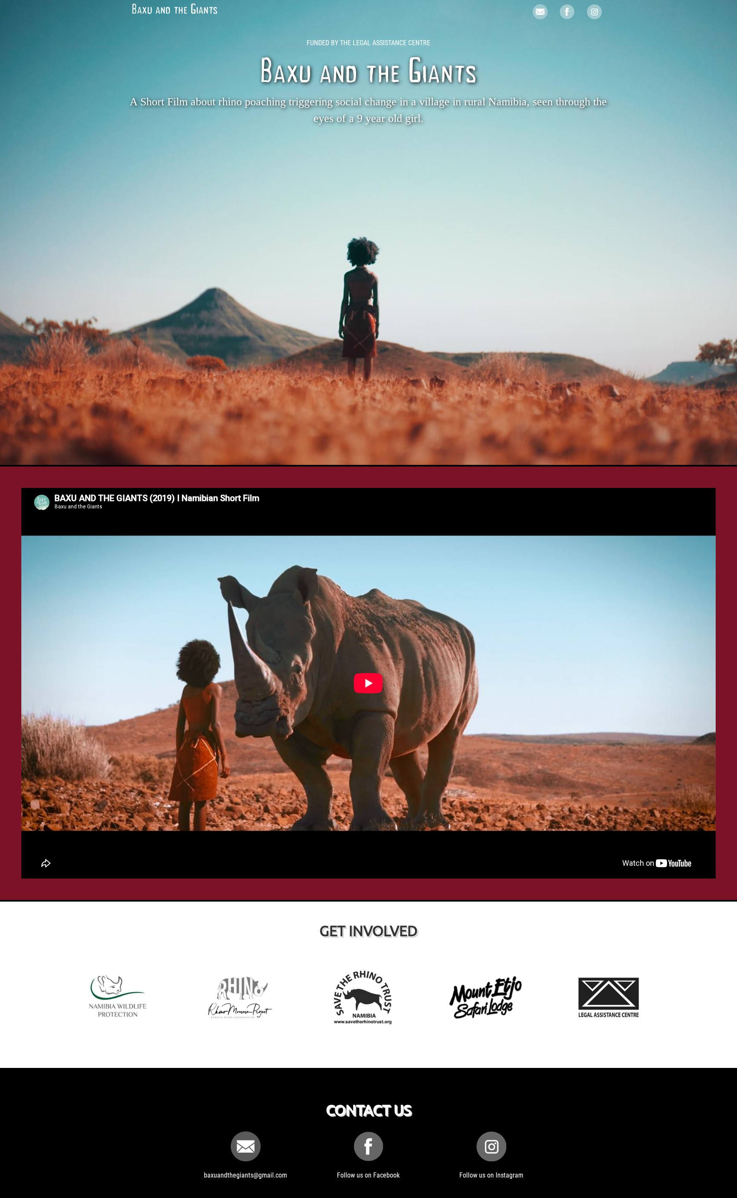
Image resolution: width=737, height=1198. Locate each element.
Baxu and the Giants (175, 11)
